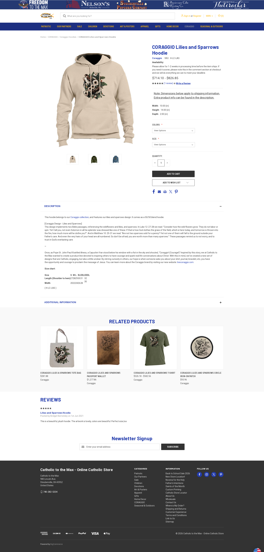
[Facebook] (153, 192)
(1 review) (169, 83)
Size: (154, 139)
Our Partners (64, 26)
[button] (33, 4)
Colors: (156, 125)
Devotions (108, 26)
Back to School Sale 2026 (178, 473)
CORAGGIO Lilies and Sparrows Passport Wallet (103, 375)
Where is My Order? (175, 505)
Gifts (157, 26)
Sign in (187, 16)
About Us (170, 496)
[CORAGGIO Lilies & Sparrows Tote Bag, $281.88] (62, 348)
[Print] (165, 192)
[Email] (159, 192)
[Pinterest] (176, 192)
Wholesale (171, 499)
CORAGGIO (189, 26)
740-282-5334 (50, 491)
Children (92, 26)
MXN (208, 16)
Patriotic (46, 26)
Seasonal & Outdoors (211, 26)
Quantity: (157, 156)
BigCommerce (56, 544)
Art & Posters (127, 26)
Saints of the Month (175, 486)
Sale (79, 26)
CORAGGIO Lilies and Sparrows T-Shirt (154, 373)
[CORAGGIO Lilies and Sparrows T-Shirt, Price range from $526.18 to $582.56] (155, 348)
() (222, 16)
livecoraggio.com (185, 262)
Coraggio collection (79, 217)
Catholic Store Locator (176, 493)
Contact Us (171, 502)
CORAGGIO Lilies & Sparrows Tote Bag (60, 373)
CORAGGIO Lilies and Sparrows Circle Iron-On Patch (200, 375)
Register (197, 16)
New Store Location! (175, 476)
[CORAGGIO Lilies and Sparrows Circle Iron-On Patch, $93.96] (202, 348)
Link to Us (170, 518)
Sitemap (170, 521)
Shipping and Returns (176, 509)
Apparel (145, 26)
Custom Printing (173, 489)
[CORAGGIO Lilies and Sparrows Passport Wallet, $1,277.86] (109, 348)
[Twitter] (170, 192)
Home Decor (173, 26)
